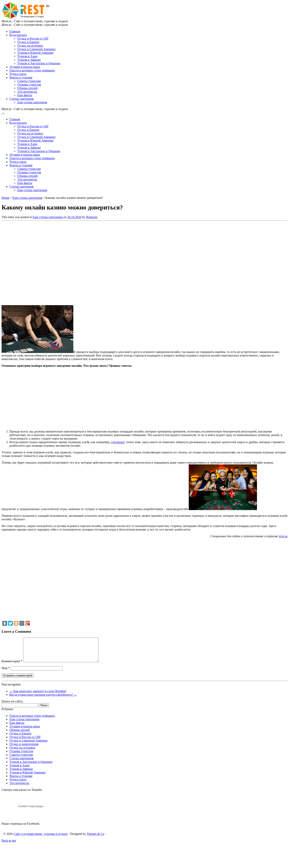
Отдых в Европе (28, 42)
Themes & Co (95, 833)
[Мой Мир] (21, 623)
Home (5, 197)
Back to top (9, 840)
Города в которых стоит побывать (32, 70)
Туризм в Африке (29, 59)
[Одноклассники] (16, 623)
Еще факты (24, 95)
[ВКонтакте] (4, 623)
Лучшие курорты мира (24, 67)
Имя (6, 668)
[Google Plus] (27, 623)
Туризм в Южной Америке (35, 52)
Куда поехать (18, 35)
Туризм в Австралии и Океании (38, 63)
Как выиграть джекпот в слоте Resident (37, 691)
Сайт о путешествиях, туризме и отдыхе (41, 833)
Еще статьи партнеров (32, 102)
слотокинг (117, 442)
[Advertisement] (59, 261)
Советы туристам (29, 81)
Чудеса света (17, 74)
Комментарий (12, 661)
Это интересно (27, 91)
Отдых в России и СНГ (33, 38)
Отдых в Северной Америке (36, 49)
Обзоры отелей (27, 88)
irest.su (283, 536)
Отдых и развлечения (23, 744)
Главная (14, 31)
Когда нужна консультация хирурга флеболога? (43, 694)
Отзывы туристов (29, 84)
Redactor (91, 217)
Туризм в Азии (27, 56)
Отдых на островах (30, 45)
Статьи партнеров (21, 98)
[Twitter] (10, 623)
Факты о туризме (20, 77)
